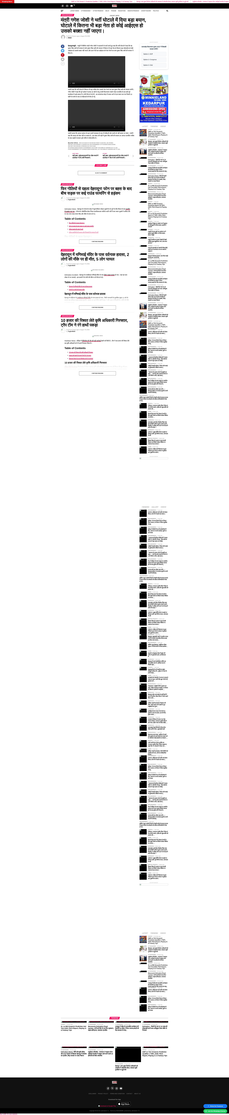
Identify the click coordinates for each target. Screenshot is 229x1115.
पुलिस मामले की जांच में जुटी (76, 229)
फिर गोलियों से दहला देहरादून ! (77, 223)
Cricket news (114, 15)
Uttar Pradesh (98, 11)
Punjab (113, 11)
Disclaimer (92, 1093)
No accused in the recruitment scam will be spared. (96, 143)
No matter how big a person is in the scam (82, 146)
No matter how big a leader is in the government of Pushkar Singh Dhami (92, 144)
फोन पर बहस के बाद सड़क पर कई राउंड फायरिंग (81, 226)
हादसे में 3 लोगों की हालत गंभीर (77, 289)
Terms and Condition (117, 1093)
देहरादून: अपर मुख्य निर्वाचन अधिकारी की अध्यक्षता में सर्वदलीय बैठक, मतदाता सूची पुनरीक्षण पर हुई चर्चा (80, 1)
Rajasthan (122, 11)
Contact (129, 1093)
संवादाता (70, 38)
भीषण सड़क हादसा (109, 275)
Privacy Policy (103, 1093)
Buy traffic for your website (8, 1114)
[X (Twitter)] (112, 1088)
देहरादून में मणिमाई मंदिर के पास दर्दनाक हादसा (80, 286)
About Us (137, 1093)
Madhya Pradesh (133, 11)
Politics (156, 11)
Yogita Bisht (71, 199)
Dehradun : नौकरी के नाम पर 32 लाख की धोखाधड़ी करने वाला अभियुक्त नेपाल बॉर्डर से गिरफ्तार (199, 1)
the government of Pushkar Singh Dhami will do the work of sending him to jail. (94, 149)
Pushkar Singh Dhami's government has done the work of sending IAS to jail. (93, 147)
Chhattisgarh (146, 11)
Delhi (107, 11)
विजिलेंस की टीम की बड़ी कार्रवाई (91, 341)
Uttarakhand (85, 11)
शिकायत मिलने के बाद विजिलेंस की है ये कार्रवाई (81, 358)
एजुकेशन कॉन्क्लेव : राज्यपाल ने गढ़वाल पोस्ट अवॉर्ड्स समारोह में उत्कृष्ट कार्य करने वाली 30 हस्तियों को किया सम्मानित (140, 1)
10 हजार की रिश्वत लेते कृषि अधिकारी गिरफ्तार (81, 352)
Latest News (74, 11)
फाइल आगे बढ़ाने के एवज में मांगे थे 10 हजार (80, 355)
